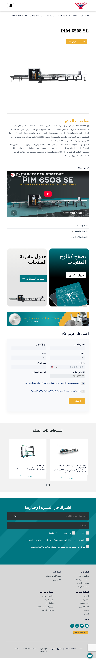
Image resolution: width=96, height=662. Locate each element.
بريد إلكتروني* (40, 344)
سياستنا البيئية (83, 586)
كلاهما (51, 533)
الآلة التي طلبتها (79, 372)
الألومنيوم (68, 533)
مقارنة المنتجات (35, 278)
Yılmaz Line (84, 603)
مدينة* (43, 353)
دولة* (82, 353)
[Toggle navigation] (10, 5)
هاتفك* (82, 363)
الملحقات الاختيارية (80, 237)
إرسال (75, 401)
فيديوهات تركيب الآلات (45, 606)
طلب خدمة (49, 599)
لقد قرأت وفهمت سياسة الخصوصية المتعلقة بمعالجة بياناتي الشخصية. (57, 390)
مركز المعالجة (50, 15)
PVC (83, 533)
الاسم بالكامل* (79, 344)
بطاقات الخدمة (48, 610)
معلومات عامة (48, 596)
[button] (49, 485)
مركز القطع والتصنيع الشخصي (33, 15)
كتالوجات (85, 599)
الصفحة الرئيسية (83, 15)
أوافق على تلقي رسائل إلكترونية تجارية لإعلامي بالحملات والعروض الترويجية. (54, 383)
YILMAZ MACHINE (81, 5)
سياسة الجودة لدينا (81, 579)
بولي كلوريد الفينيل (64, 15)
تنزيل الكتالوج (76, 275)
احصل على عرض (78, 41)
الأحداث (86, 596)
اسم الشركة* (41, 363)
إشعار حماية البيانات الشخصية (34, 648)
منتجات (75, 15)
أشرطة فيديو (84, 606)
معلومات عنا (84, 576)
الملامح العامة (82, 225)
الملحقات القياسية (80, 231)
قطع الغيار (50, 603)
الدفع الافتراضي (79, 632)
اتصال (86, 613)
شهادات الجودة (83, 583)
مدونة (86, 610)
